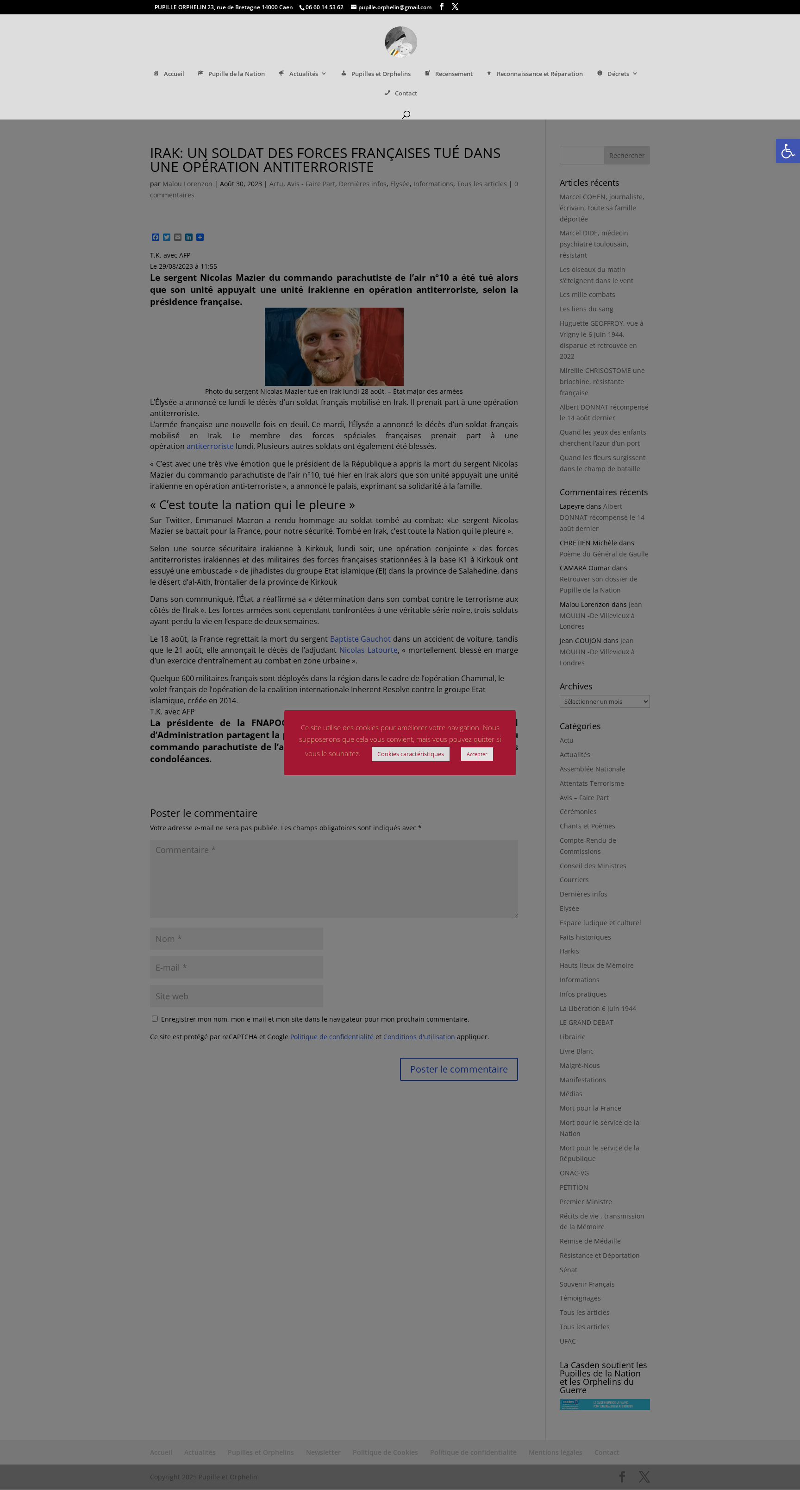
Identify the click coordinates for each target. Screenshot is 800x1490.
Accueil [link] (174, 74)
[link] (788, 151)
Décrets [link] (618, 74)
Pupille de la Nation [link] (236, 74)
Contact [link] (406, 93)
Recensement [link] (454, 74)
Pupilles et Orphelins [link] (381, 74)
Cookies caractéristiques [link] (410, 754)
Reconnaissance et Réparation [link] (540, 74)
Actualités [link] (303, 74)
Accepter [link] (477, 754)
